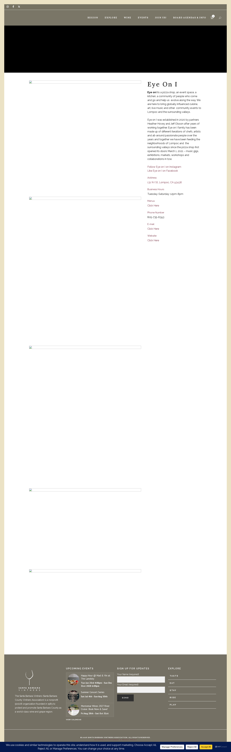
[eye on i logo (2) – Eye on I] (85, 137)
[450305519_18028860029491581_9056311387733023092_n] (85, 416)
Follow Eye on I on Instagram (164, 166)
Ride (173, 697)
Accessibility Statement (106, 740)
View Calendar (73, 719)
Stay (173, 690)
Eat (172, 683)
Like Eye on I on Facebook (162, 170)
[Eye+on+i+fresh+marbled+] (85, 606)
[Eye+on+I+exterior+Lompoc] (85, 270)
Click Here (153, 205)
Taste (174, 676)
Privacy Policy (129, 740)
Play (173, 705)
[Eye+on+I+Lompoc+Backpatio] (85, 527)
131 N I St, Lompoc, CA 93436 (164, 182)
